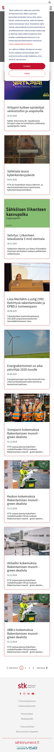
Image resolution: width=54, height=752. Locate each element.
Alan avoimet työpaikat (27, 731)
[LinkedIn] (28, 694)
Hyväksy (27, 66)
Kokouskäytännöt (27, 706)
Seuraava (41, 667)
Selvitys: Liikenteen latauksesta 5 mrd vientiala (26, 237)
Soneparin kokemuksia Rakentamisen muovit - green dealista (23, 433)
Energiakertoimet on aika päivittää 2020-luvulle (25, 367)
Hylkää (27, 73)
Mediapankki (27, 718)
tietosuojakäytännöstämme (21, 44)
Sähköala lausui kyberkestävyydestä (21, 173)
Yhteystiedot (27, 713)
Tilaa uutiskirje (27, 726)
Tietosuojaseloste (27, 701)
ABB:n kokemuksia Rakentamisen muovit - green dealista (23, 633)
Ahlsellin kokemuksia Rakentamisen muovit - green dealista (23, 566)
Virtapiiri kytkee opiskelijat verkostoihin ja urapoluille (25, 109)
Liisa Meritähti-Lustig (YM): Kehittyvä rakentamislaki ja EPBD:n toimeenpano (26, 302)
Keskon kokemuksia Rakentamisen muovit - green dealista (23, 500)
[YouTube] (33, 694)
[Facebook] (20, 694)
